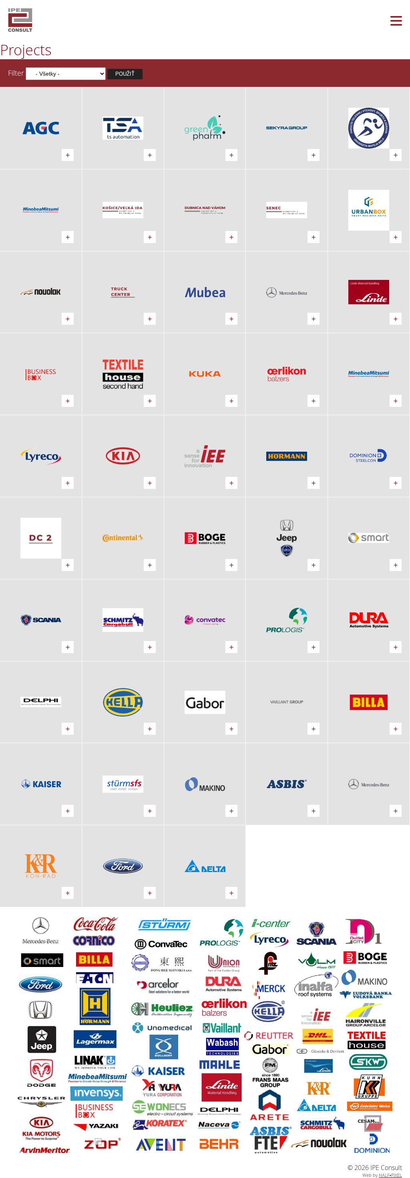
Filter (16, 73)
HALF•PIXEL (390, 1175)
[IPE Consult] (205, 20)
